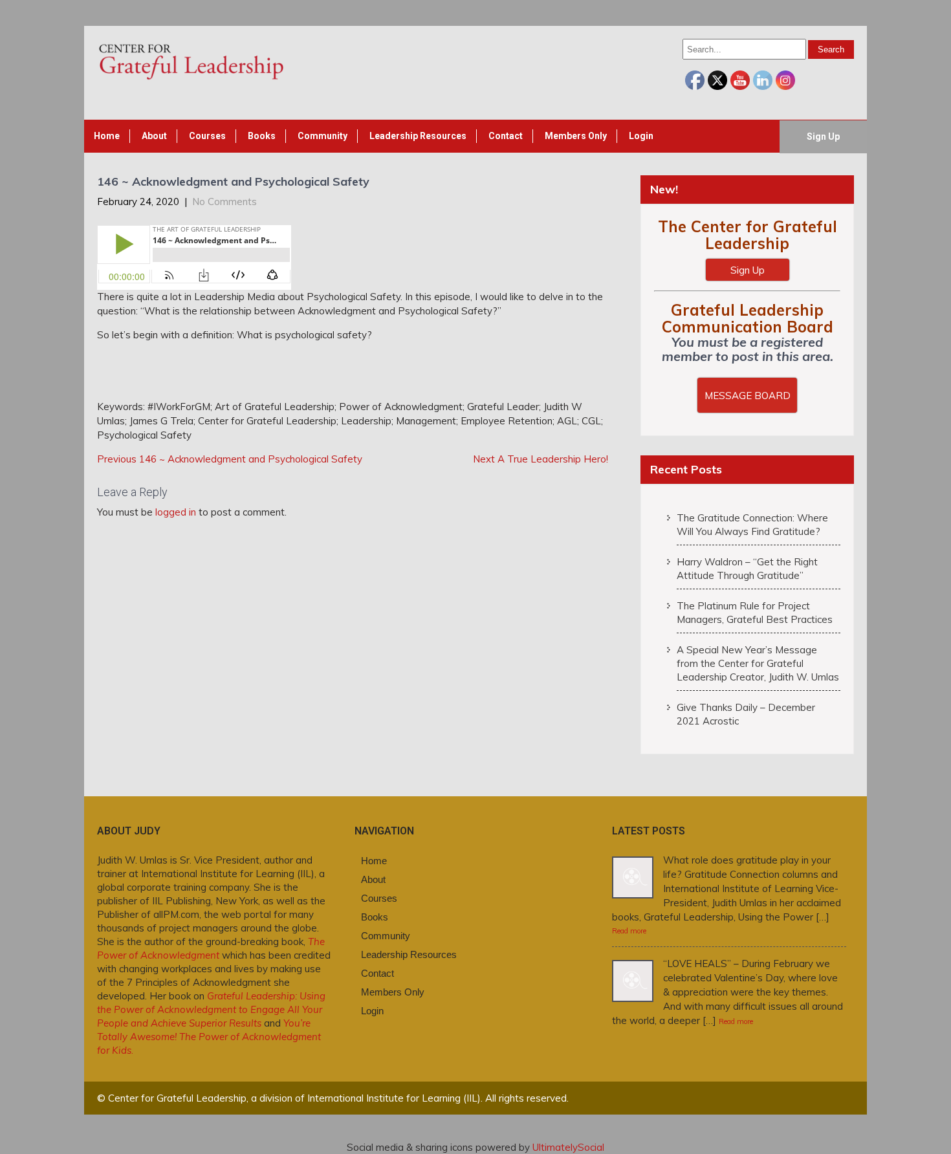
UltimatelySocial (568, 1147)
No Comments (224, 201)
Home (107, 136)
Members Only (576, 136)
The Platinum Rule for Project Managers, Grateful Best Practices (755, 613)
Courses (207, 136)
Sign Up (823, 136)
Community (322, 136)
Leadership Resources (417, 136)
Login (641, 136)
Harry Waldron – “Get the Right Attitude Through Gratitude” (747, 569)
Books (262, 136)
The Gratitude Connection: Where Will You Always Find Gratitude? (752, 525)
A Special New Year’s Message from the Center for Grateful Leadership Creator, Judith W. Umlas (758, 663)
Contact (505, 136)
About (154, 136)
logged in (175, 512)
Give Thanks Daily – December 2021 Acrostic (746, 714)
